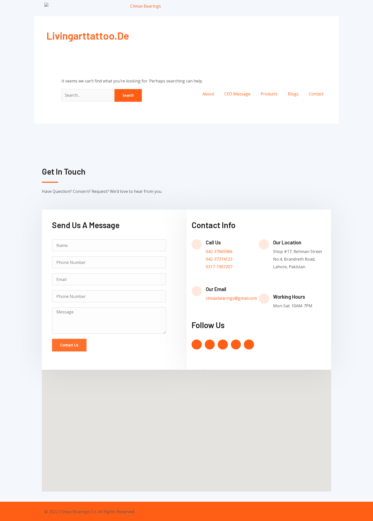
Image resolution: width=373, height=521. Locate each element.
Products (269, 94)
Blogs (293, 94)
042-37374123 (219, 259)
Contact (316, 94)
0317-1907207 (219, 267)
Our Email (216, 289)
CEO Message (237, 94)
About (208, 94)
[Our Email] (197, 291)
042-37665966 (219, 251)
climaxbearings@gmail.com (231, 298)
